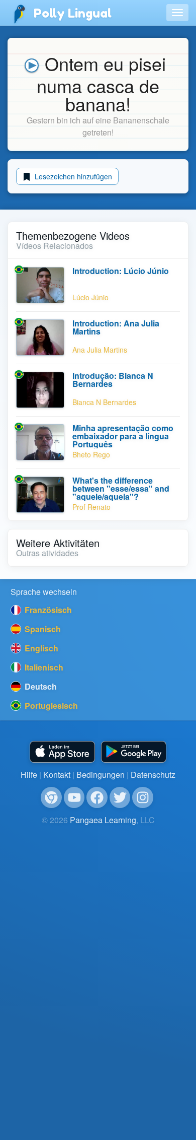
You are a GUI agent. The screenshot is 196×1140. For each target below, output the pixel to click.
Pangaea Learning (103, 820)
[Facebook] (97, 797)
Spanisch (42, 629)
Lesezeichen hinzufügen (72, 176)
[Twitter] (120, 797)
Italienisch (43, 667)
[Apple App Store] (62, 752)
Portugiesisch (50, 705)
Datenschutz (153, 774)
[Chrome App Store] (51, 797)
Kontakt (56, 774)
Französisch (47, 610)
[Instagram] (142, 797)
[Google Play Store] (133, 752)
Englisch (40, 648)
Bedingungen (100, 774)
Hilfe (29, 774)
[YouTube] (74, 797)
